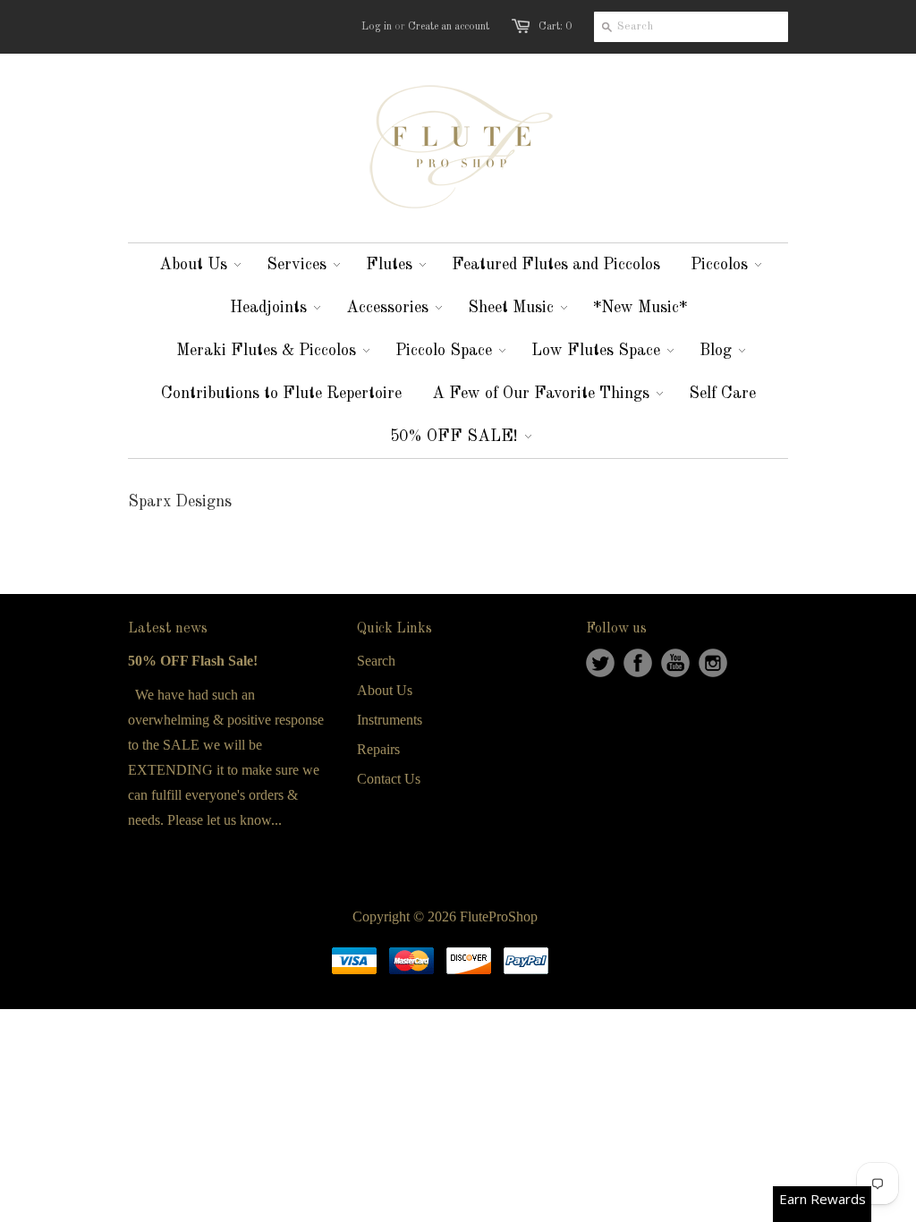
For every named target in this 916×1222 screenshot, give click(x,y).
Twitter (600, 663)
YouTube (675, 663)
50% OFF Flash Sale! (193, 660)
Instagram (713, 663)
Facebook (637, 663)
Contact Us (388, 778)
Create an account (448, 26)
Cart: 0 (555, 26)
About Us (384, 690)
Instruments (389, 719)
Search (376, 660)
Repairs (378, 749)
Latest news (168, 629)
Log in (376, 26)
